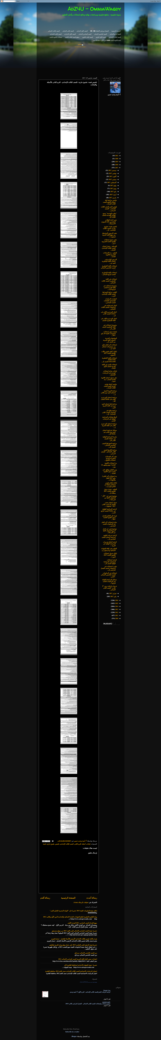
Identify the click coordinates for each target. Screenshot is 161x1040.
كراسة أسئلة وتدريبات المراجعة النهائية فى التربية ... (110, 544)
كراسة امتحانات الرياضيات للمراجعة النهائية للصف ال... (110, 561)
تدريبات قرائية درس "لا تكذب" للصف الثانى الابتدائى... (109, 588)
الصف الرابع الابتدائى (115, 34)
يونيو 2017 (113, 188)
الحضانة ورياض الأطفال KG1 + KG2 (99, 31)
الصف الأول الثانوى (101, 37)
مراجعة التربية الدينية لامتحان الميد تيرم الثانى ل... (109, 392)
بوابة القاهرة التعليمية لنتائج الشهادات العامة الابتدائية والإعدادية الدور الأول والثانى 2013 (70, 917)
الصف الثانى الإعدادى (56, 34)
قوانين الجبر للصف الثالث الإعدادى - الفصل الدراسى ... (109, 208)
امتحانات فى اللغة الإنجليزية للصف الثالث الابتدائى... (109, 281)
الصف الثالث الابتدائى (54, 31)
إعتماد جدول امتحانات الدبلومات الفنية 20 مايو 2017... (109, 333)
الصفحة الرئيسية (116, 31)
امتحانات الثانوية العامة (56, 37)
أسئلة (83, 844)
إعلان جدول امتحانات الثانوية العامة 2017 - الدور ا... (110, 555)
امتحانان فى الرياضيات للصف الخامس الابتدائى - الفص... (109, 575)
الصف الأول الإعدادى (70, 34)
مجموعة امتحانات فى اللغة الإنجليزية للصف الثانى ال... (109, 327)
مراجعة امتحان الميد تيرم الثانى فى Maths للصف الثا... (109, 399)
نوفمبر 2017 (112, 173)
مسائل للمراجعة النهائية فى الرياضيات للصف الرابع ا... (109, 581)
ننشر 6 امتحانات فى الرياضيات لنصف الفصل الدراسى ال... (109, 568)
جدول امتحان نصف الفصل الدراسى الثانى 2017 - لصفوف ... (109, 504)
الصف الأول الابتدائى (82, 31)
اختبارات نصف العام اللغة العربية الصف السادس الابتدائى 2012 (77, 959)
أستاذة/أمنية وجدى (83, 982)
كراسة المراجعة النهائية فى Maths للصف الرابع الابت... (109, 511)
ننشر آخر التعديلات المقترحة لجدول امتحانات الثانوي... (110, 458)
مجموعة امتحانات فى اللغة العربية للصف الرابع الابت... (110, 287)
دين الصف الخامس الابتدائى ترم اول (85, 953)
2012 (116, 612)
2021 (116, 155)
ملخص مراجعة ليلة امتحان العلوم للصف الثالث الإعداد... (110, 202)
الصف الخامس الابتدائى (100, 34)
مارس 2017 (112, 198)
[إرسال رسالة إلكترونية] (53, 841)
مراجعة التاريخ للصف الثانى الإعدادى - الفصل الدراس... (109, 452)
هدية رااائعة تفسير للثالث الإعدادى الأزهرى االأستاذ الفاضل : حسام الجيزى (74, 939)
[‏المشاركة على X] (46, 841)
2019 (116, 161)
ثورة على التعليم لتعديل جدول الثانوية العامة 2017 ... (109, 517)
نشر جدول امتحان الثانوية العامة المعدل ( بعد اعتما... (109, 379)
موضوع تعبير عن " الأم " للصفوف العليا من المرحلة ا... (109, 498)
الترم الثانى (77, 844)
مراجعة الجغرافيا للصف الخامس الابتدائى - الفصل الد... (109, 445)
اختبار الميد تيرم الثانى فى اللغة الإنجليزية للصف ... (109, 320)
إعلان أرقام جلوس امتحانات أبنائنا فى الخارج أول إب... (110, 484)
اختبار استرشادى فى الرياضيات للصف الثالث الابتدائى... (109, 307)
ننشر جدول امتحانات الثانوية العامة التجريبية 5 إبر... (109, 241)
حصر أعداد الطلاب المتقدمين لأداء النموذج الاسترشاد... (109, 222)
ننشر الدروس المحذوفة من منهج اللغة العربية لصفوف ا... (109, 235)
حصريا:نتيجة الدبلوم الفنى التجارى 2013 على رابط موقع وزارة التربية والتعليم (73, 945)
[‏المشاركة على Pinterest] (43, 841)
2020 (116, 158)
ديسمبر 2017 (112, 170)
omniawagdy (106, 1002)
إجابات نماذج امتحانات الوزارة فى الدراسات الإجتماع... (110, 373)
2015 (116, 603)
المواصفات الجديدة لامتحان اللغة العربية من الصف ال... (110, 340)
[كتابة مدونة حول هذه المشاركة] (48, 841)
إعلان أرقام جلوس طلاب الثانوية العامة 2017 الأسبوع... (109, 353)
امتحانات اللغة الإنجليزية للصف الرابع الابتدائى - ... (109, 274)
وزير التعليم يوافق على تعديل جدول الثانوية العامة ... (110, 471)
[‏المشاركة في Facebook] (44, 841)
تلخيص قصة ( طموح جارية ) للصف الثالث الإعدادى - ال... (110, 228)
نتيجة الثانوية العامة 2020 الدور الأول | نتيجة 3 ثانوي (107, 40)
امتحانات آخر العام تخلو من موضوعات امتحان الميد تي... (109, 346)
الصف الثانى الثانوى (87, 37)
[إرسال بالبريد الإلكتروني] (49, 841)
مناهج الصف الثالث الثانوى (72, 37)
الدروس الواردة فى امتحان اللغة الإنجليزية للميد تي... (109, 261)
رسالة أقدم (45, 897)
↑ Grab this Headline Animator (80, 46)
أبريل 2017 (112, 194)
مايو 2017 (113, 191)
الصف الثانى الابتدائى (68, 31)
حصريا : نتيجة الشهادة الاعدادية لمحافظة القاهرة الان (80, 965)
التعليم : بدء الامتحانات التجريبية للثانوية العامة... (110, 254)
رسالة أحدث (91, 897)
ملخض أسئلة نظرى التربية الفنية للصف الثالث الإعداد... (110, 386)
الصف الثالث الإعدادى (115, 37)
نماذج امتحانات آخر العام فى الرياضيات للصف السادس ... (109, 524)
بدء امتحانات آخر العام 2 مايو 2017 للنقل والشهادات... (109, 478)
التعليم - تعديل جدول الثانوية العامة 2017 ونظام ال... (110, 491)
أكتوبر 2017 (112, 176)
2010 (116, 618)
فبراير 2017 (112, 593)
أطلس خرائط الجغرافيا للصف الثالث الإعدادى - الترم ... (109, 294)
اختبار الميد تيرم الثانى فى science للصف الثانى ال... (109, 314)
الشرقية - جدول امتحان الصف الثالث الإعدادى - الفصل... (109, 248)
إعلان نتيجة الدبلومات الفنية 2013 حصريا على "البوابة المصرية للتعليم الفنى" (73, 911)
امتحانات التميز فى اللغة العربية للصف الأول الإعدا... (109, 366)
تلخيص (57, 844)
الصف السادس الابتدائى (84, 34)
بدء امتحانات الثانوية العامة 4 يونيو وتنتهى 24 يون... (109, 465)
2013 (116, 609)
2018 (116, 165)
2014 (116, 606)
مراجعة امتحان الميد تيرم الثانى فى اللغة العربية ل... (109, 425)
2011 (116, 615)
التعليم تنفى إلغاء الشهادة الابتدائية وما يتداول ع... (109, 549)
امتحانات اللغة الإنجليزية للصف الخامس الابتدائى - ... (109, 268)
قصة (44, 844)
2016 (116, 600)
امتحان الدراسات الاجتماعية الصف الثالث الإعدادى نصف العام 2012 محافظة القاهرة (71, 971)
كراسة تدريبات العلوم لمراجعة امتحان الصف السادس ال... (109, 537)
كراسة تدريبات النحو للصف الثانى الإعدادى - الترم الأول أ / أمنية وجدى (90, 992)
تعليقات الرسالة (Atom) (80, 902)
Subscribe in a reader (72, 1032)
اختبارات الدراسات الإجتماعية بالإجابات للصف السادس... (110, 300)
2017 (116, 168)
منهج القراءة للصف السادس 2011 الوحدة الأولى (82, 923)
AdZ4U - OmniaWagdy (94, 8)
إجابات (88, 844)
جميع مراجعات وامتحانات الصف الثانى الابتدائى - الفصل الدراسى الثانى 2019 (87, 1004)
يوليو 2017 (113, 185)
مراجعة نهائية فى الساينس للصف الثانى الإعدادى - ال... (109, 412)
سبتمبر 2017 (112, 179)
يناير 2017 (113, 596)
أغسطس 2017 (111, 182)
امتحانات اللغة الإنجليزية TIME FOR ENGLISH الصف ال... (109, 360)
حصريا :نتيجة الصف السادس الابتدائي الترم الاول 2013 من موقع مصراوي (74, 931)
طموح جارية (50, 844)
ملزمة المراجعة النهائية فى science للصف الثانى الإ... (110, 438)
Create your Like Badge (92, 982)
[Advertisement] (81, 22)
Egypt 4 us (106, 990)
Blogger (74, 1036)
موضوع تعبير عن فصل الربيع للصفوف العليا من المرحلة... (110, 530)
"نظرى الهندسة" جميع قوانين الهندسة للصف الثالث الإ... (109, 215)
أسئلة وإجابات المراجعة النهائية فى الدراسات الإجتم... (109, 419)
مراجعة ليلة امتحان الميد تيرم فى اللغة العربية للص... (109, 406)
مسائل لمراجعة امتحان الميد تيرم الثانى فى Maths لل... (110, 432)
